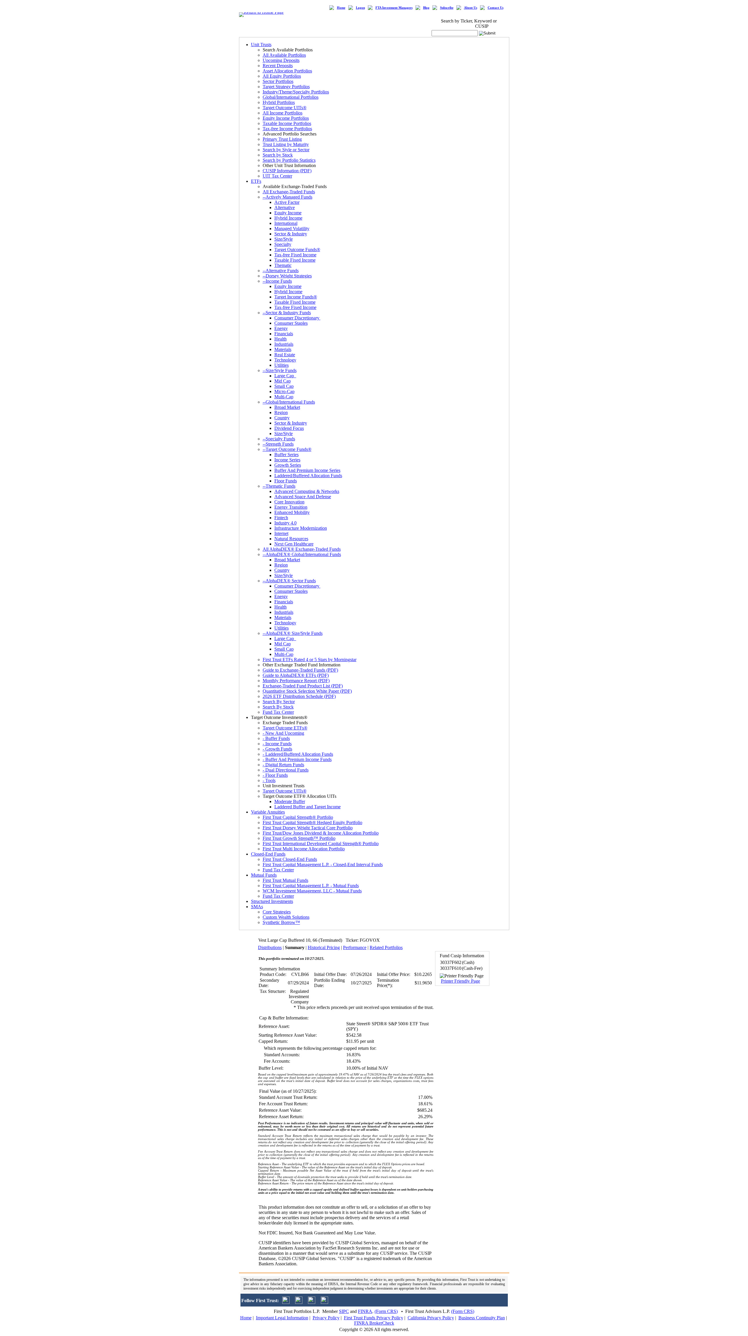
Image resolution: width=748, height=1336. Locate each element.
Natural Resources (291, 538)
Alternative (284, 207)
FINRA (365, 1311)
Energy (281, 328)
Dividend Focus (289, 428)
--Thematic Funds (279, 486)
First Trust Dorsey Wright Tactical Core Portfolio (308, 827)
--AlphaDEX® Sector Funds (289, 580)
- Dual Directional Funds (286, 769)
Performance (354, 947)
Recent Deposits (278, 65)
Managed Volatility (291, 228)
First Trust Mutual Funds (285, 880)
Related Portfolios (386, 947)
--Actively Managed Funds (287, 196)
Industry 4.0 (285, 522)
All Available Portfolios (284, 55)
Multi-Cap (283, 396)
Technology (285, 359)
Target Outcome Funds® (297, 249)
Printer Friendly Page (460, 981)
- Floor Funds (275, 775)
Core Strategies (277, 911)
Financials (283, 333)
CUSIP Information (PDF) (287, 170)
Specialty (282, 244)
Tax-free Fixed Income (295, 254)
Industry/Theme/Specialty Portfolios (296, 91)
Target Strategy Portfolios (286, 86)
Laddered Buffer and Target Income (307, 806)
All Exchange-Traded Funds (289, 191)
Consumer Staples (291, 323)
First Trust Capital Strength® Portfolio (298, 817)
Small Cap (284, 386)
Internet (281, 533)
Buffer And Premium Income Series (307, 470)
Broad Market (287, 407)
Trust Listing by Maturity (286, 144)
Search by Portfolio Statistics (289, 160)
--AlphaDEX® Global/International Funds (302, 554)
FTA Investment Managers (394, 7)
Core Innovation (289, 501)
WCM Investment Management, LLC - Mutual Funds (312, 890)
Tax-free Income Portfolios (287, 128)
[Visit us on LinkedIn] (298, 1302)
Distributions (270, 947)
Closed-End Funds (268, 854)
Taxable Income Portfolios (287, 123)
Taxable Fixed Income (295, 260)
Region (281, 412)
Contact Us (495, 7)
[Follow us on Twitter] (286, 1302)
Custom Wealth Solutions (286, 917)
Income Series (287, 459)
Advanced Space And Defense (302, 496)
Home (341, 7)
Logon (360, 7)
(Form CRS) (386, 1311)
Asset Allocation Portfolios (287, 70)
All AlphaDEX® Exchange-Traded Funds (302, 549)
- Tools (269, 780)
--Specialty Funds (279, 438)
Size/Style (283, 239)
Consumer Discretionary (297, 317)
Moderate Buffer (289, 801)
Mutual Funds (264, 875)
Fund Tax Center (278, 712)
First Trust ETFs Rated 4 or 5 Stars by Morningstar (309, 659)
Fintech (281, 517)
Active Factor (286, 202)
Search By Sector (279, 701)
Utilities (281, 365)
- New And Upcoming (283, 733)
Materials (282, 349)
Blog (426, 7)
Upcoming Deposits (281, 60)
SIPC (344, 1311)
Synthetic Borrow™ (281, 922)
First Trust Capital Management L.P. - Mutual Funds (311, 885)
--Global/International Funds (289, 401)
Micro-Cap (284, 391)
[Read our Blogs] (324, 1302)
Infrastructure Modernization (300, 528)
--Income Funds (277, 281)
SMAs (257, 906)
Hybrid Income (288, 218)
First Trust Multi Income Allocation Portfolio (304, 848)
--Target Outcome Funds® (287, 449)
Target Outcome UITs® (285, 107)
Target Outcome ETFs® (285, 727)
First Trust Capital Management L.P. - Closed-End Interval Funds (323, 864)
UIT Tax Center (277, 175)
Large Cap (285, 375)
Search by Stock (278, 154)
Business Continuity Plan (481, 1317)
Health (280, 338)
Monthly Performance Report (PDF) (296, 680)
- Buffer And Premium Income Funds (297, 759)
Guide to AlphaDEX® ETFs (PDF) (296, 675)
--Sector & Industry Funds (287, 312)
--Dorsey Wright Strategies (287, 275)
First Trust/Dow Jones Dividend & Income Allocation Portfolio (321, 833)
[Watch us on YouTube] (311, 1302)
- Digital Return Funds (283, 764)
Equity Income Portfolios (286, 118)
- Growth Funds (277, 748)
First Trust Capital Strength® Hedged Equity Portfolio (312, 822)
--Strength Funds (278, 444)
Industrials (283, 344)
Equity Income (288, 212)
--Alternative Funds (281, 270)
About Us (470, 7)
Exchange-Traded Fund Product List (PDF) (303, 685)
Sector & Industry (290, 233)
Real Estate (284, 354)
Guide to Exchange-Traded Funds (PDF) (300, 670)
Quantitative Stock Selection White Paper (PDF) (307, 691)
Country (282, 417)
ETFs (256, 181)
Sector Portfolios (278, 81)
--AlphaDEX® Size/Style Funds (293, 633)
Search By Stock (278, 706)
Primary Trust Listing (282, 139)
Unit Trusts (261, 44)
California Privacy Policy (431, 1317)
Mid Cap (282, 380)
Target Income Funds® (295, 296)
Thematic (283, 265)
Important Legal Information (282, 1317)
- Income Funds (277, 743)
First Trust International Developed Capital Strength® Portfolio (321, 843)
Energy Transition (290, 507)
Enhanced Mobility (292, 512)
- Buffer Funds (276, 738)
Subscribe (446, 7)
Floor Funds (285, 480)
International (285, 223)
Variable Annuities (268, 811)
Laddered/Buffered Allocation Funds (308, 475)
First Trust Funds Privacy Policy (373, 1317)
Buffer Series (286, 454)
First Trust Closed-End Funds (290, 859)
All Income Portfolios (282, 112)
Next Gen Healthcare (294, 543)
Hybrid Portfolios (279, 102)
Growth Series (287, 465)
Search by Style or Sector (286, 149)
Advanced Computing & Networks (306, 491)
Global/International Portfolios (290, 97)
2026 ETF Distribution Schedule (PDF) (299, 696)
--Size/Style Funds (280, 370)
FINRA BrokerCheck (374, 1323)
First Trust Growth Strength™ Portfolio (299, 838)
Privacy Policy (326, 1317)
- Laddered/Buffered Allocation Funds (298, 754)
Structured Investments (272, 901)
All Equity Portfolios (282, 76)
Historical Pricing (324, 947)
